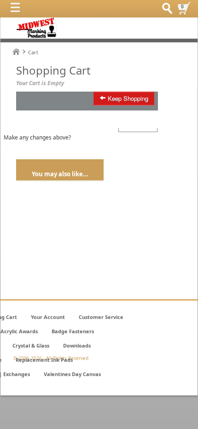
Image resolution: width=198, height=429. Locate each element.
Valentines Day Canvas (72, 374)
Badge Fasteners (73, 331)
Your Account (48, 316)
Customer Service (101, 316)
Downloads (77, 345)
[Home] (16, 52)
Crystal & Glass (30, 345)
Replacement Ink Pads (44, 359)
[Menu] (17, 9)
